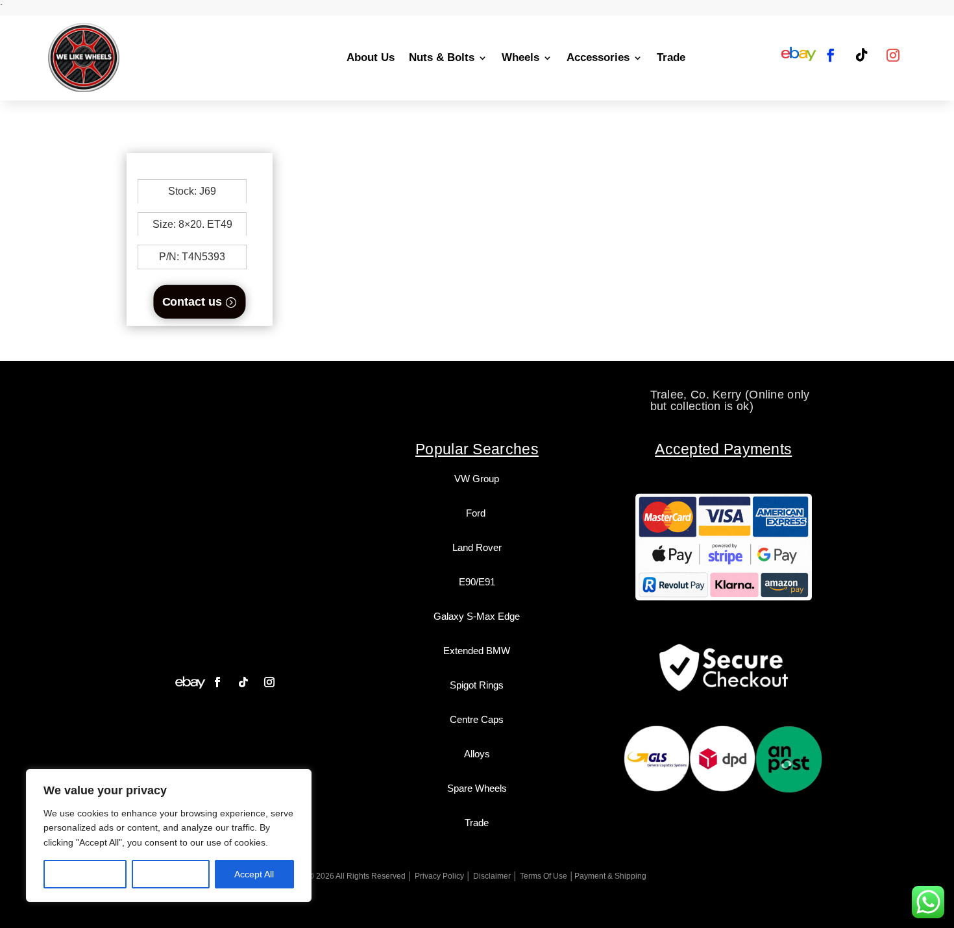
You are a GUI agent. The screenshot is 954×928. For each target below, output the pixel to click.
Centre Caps (477, 719)
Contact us (192, 301)
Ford (477, 513)
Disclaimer (492, 876)
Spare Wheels (477, 788)
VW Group (476, 478)
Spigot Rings (477, 684)
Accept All (254, 874)
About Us (371, 57)
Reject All (171, 874)
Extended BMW (476, 650)
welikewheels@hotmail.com (478, 394)
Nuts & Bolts (441, 57)
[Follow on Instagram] (893, 55)
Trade (671, 57)
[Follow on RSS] (798, 55)
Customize (85, 874)
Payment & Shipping (610, 876)
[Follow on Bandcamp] (190, 682)
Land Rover (477, 547)
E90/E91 (477, 581)
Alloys (477, 753)
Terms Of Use (543, 876)
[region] (169, 835)
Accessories (598, 57)
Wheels (520, 57)
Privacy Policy (439, 876)
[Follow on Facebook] (831, 55)
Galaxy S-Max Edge (477, 616)
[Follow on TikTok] (862, 55)
